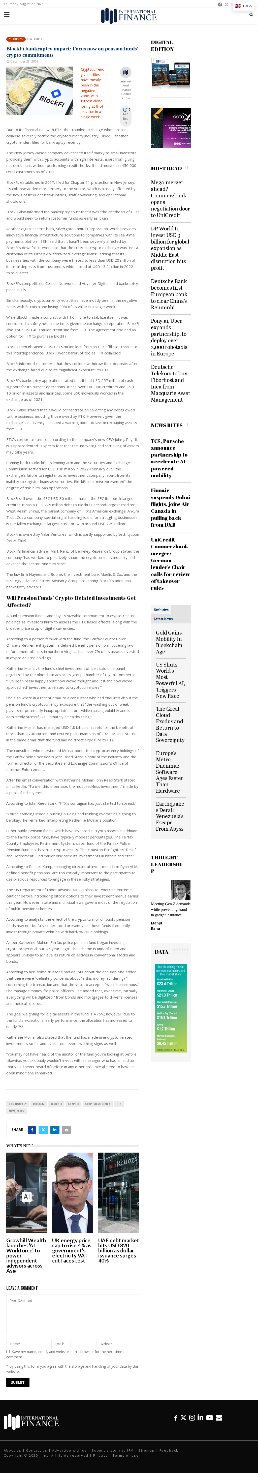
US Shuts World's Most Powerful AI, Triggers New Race (170, 680)
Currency (16, 39)
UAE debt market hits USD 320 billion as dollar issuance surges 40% (118, 1250)
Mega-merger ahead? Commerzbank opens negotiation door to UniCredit (170, 198)
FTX (118, 1104)
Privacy (100, 1455)
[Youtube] (209, 1418)
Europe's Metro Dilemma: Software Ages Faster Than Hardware (169, 771)
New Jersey (16, 1111)
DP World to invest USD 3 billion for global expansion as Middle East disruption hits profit (170, 248)
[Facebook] (176, 1418)
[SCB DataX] (171, 146)
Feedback (168, 1450)
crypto (73, 1104)
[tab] (161, 609)
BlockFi (56, 1104)
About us (12, 1450)
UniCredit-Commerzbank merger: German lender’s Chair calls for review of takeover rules (170, 563)
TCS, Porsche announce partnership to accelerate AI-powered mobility (169, 458)
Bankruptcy (18, 1104)
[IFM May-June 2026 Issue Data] (171, 1056)
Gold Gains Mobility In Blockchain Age (169, 642)
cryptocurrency (97, 1104)
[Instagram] (192, 1418)
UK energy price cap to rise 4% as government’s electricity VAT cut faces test (71, 1250)
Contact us (36, 1450)
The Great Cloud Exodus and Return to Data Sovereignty (170, 724)
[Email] (219, 1418)
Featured (34, 39)
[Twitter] (183, 1418)
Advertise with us (69, 1450)
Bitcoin (38, 1104)
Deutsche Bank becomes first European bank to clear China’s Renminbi (169, 294)
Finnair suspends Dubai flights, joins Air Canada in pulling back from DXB (170, 507)
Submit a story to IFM (113, 1450)
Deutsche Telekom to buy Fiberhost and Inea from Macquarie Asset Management (170, 383)
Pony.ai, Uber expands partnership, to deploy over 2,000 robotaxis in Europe (169, 337)
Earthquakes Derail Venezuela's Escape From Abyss (170, 816)
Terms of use (126, 1455)
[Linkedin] (200, 1418)
